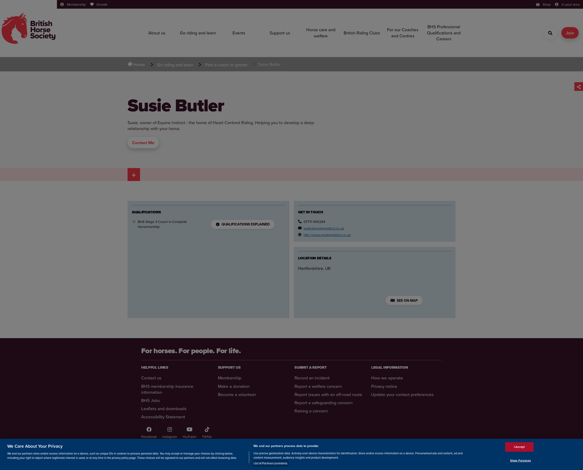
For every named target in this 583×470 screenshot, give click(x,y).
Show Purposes (520, 460)
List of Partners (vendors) (270, 463)
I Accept (519, 447)
